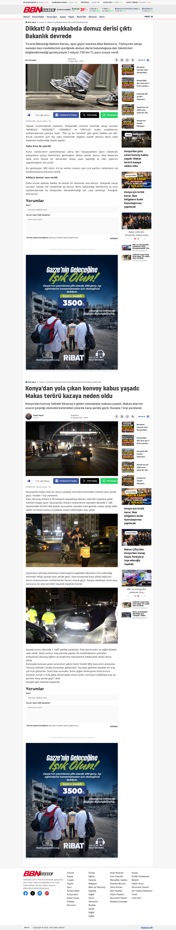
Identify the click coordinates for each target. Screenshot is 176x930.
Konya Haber (38, 16)
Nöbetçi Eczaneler (119, 901)
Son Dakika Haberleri (142, 890)
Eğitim (92, 876)
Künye (135, 872)
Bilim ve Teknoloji (97, 887)
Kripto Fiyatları (117, 894)
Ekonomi (93, 16)
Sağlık (91, 894)
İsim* (28, 205)
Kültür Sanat (73, 898)
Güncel (26, 16)
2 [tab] (138, 238)
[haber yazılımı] (147, 927)
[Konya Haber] (136, 179)
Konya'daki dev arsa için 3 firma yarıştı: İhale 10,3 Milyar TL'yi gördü (143, 83)
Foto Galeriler (116, 876)
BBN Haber (31, 22)
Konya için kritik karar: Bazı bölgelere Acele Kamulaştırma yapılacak (134, 199)
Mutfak (92, 905)
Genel (91, 908)
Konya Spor (52, 16)
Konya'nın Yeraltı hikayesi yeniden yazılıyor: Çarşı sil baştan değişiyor (143, 123)
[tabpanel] (136, 227)
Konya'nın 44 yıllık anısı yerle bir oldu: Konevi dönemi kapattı (143, 110)
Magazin (93, 883)
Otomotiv (93, 901)
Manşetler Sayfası (118, 880)
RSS (28, 927)
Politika (70, 901)
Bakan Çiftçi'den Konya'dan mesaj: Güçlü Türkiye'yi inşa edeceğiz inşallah (134, 557)
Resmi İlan (81, 16)
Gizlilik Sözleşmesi (140, 876)
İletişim (135, 880)
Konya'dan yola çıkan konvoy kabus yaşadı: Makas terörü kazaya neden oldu (136, 159)
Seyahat (92, 890)
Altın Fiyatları (116, 890)
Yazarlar (92, 880)
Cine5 (134, 894)
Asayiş (63, 16)
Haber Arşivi (138, 883)
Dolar (94, 9)
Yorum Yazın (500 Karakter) (38, 215)
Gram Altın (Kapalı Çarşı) (127, 9)
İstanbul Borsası (118, 883)
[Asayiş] (136, 139)
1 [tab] (135, 238)
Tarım (102, 16)
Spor (69, 887)
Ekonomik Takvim (118, 898)
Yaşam (71, 16)
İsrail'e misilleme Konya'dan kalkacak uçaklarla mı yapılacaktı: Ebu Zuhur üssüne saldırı (136, 234)
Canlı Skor (136, 898)
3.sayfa (70, 880)
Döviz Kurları (116, 887)
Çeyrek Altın (149, 9)
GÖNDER (114, 238)
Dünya (92, 872)
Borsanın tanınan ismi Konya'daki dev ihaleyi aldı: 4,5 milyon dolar (142, 70)
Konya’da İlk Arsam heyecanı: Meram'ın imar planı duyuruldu (143, 97)
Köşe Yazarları (117, 872)
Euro (106, 9)
